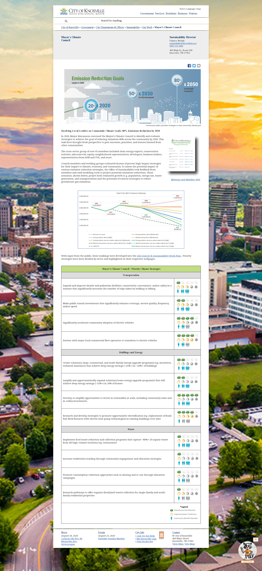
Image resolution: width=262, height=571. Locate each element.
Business (182, 13)
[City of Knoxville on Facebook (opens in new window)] (200, 535)
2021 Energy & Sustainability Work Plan (159, 256)
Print (199, 9)
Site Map (190, 544)
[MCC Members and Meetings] (183, 176)
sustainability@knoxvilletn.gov (183, 43)
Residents (171, 13)
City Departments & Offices (110, 27)
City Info (139, 532)
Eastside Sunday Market (111, 538)
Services (159, 13)
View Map (178, 544)
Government (147, 13)
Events (101, 532)
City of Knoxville (70, 27)
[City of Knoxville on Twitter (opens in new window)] (200, 538)
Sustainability (133, 27)
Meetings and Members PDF (185, 179)
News (64, 532)
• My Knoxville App (145, 538)
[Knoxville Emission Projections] (131, 218)
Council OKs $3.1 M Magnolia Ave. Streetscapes (71, 541)
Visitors (193, 13)
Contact (176, 532)
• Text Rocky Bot (144, 541)
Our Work (147, 27)
